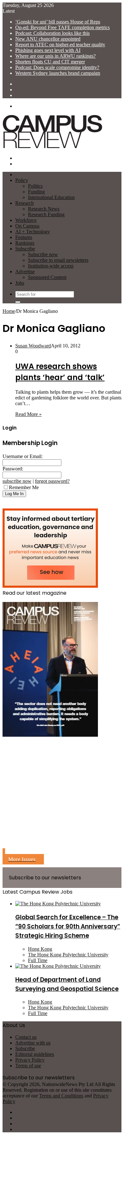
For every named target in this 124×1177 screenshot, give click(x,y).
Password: (13, 468)
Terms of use (28, 1065)
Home (9, 311)
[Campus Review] (53, 147)
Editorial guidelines (34, 1054)
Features (23, 237)
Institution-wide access (50, 265)
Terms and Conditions (61, 1095)
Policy (21, 180)
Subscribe (25, 248)
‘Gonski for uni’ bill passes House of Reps (57, 21)
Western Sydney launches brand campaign (57, 73)
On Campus (27, 226)
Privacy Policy (30, 1060)
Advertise (25, 271)
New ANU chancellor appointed (47, 39)
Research (24, 203)
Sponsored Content (47, 277)
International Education (51, 197)
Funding (36, 191)
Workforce (26, 220)
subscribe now (17, 481)
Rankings (24, 243)
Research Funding (46, 214)
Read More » (28, 414)
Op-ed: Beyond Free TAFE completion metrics (62, 27)
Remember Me (24, 487)
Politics (35, 186)
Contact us (26, 1037)
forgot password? (52, 481)
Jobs (19, 283)
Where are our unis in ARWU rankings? (55, 56)
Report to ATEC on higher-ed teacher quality (60, 44)
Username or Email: (23, 456)
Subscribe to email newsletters (58, 260)
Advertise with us (33, 1042)
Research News (43, 208)
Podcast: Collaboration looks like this (52, 33)
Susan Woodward (33, 345)
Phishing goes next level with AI (47, 50)
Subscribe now (43, 254)
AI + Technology (32, 231)
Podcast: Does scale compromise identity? (57, 67)
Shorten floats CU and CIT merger (50, 61)
